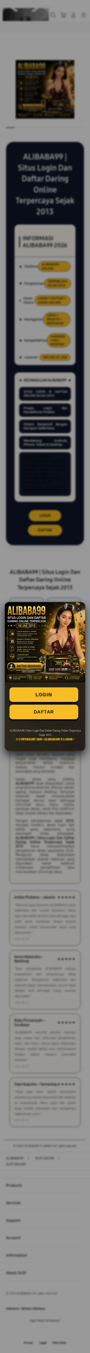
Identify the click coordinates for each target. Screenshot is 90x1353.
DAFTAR (44, 711)
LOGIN (44, 694)
